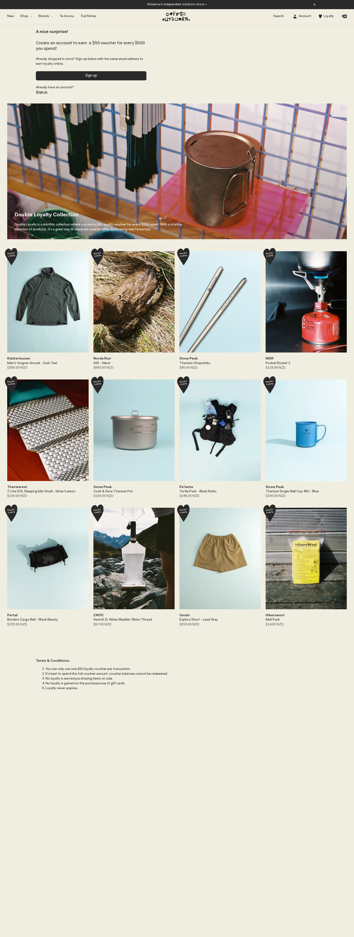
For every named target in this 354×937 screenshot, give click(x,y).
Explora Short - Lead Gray (198, 620)
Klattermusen (18, 358)
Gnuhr (184, 615)
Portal (12, 615)
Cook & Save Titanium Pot (113, 491)
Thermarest (17, 487)
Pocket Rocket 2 (278, 363)
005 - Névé (101, 363)
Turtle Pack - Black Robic (197, 491)
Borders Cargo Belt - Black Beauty (32, 620)
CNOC (98, 615)
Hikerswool (275, 615)
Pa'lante (186, 487)
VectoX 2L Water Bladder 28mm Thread (122, 620)
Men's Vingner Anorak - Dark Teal (32, 363)
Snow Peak (188, 358)
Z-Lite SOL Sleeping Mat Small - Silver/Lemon (41, 491)
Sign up (91, 75)
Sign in (41, 92)
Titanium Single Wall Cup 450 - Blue (292, 491)
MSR (270, 358)
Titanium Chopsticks (194, 363)
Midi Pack (273, 620)
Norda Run (102, 358)
